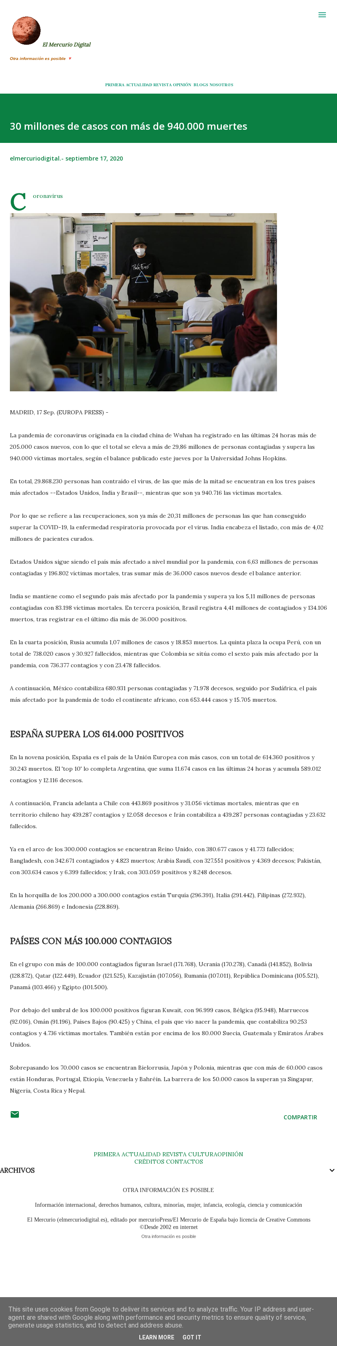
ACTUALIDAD (139, 84)
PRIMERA (115, 84)
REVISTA (162, 84)
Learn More (156, 1337)
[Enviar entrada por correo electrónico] (15, 1117)
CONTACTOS (183, 1161)
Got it (191, 1337)
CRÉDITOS (149, 1161)
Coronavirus (48, 196)
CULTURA (202, 1154)
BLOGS (201, 84)
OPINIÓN (182, 84)
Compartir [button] (300, 1117)
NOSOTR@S (221, 84)
